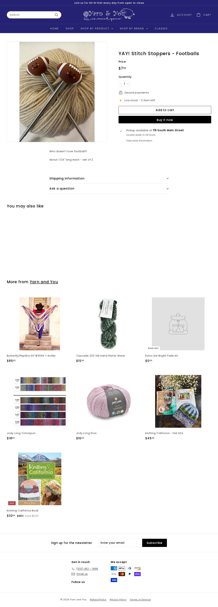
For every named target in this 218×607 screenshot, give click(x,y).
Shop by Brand (132, 28)
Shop (70, 28)
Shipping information (66, 178)
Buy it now (165, 120)
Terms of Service (140, 599)
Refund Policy (98, 599)
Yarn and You (44, 282)
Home (54, 28)
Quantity (125, 77)
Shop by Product (96, 28)
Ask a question (61, 188)
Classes (161, 28)
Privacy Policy (118, 599)
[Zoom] (57, 92)
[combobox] (34, 14)
